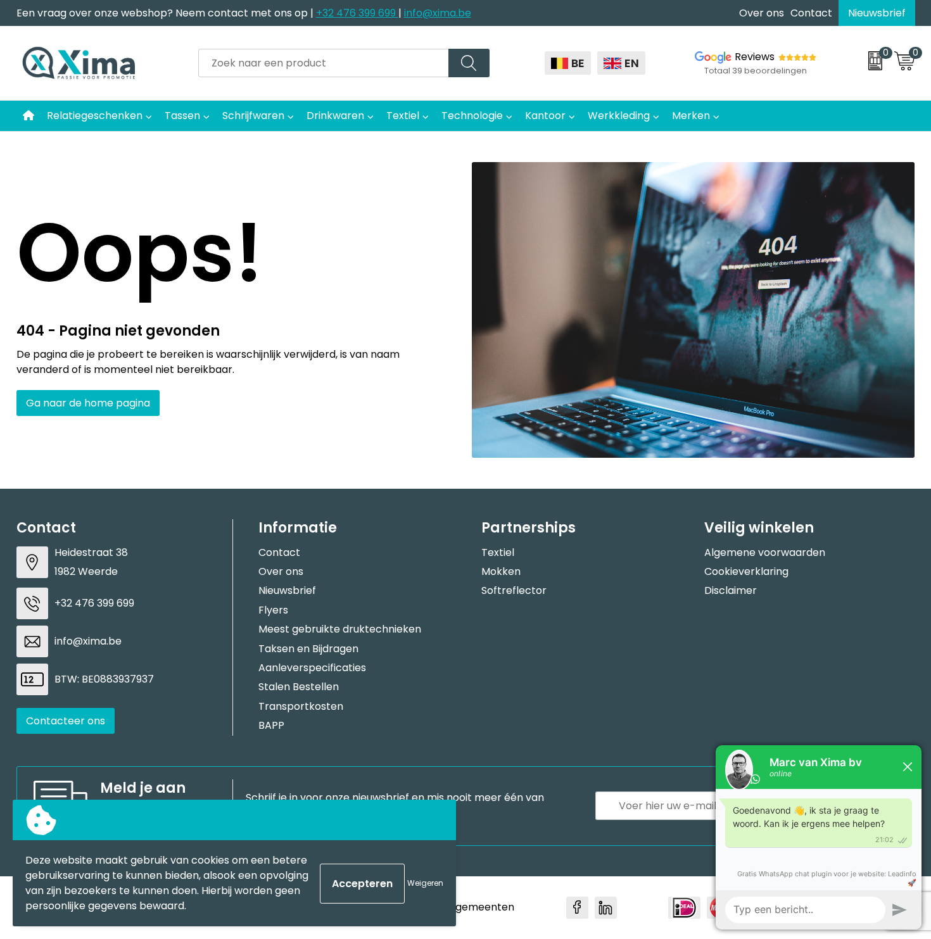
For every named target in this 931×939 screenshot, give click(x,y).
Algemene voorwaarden (764, 552)
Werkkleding (619, 115)
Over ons (761, 13)
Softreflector (514, 590)
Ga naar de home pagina (88, 403)
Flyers (273, 610)
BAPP (271, 725)
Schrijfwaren (253, 115)
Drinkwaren (335, 115)
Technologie (472, 115)
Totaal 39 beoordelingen (755, 71)
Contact (811, 13)
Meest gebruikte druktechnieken (339, 629)
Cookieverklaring (746, 571)
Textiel (402, 115)
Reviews (755, 56)
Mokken (501, 571)
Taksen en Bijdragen (308, 648)
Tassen (182, 115)
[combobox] (323, 63)
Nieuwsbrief (877, 13)
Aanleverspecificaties (312, 667)
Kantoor (545, 115)
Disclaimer (730, 590)
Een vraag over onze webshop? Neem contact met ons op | (166, 13)
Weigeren (425, 883)
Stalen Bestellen (298, 686)
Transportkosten (300, 706)
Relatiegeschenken (94, 115)
